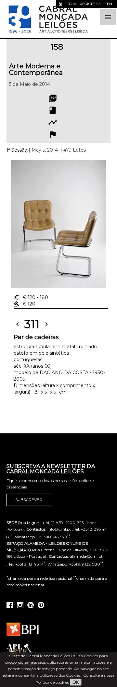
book (52, 110)
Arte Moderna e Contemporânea (36, 69)
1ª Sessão (16, 150)
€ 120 (31, 297)
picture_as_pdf (52, 98)
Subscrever (28, 499)
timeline (52, 122)
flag (52, 134)
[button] (108, 17)
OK (75, 682)
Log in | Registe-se (79, 4)
